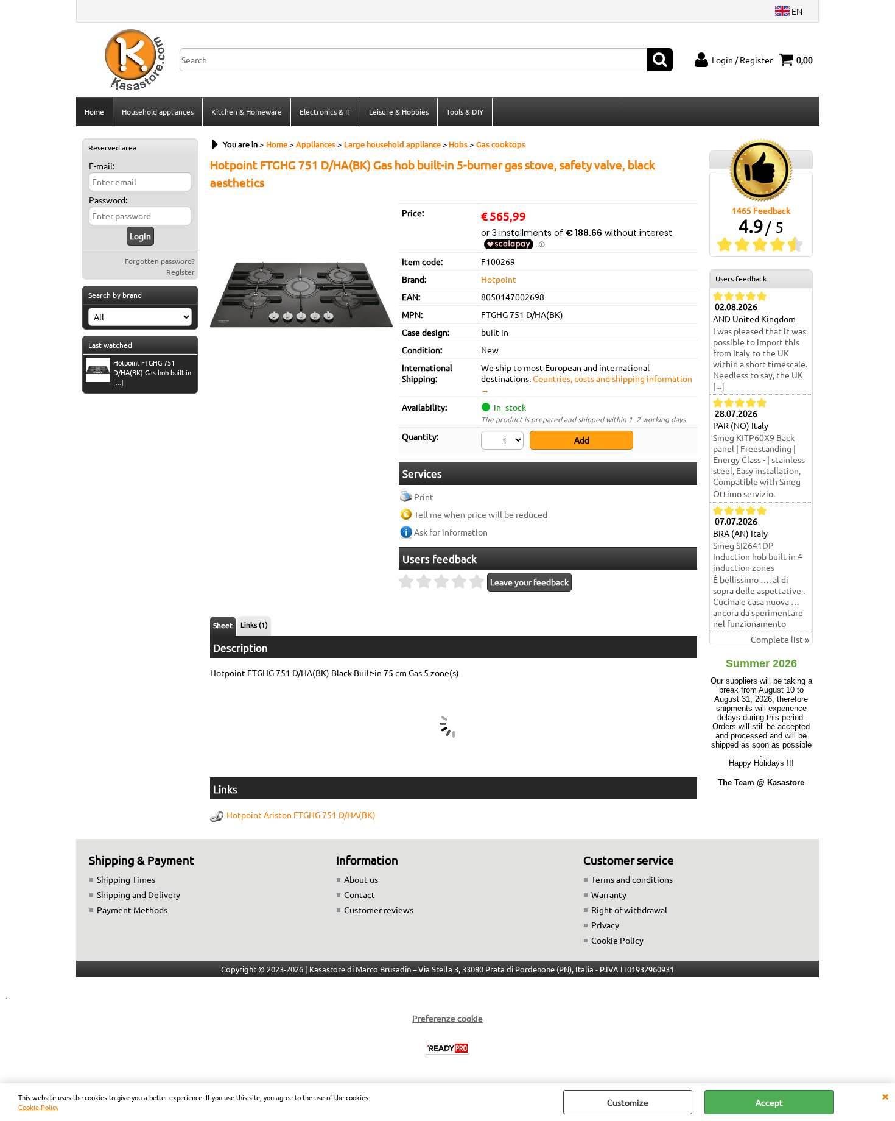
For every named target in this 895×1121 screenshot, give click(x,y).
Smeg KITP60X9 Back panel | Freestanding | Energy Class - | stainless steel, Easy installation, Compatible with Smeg (759, 459)
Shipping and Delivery (138, 894)
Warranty (608, 894)
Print (423, 496)
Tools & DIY (464, 111)
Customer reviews (378, 909)
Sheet (223, 625)
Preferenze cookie (447, 1018)
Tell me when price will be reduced (480, 514)
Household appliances (158, 111)
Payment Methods (132, 909)
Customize (627, 1102)
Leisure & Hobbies (399, 111)
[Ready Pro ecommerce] (447, 1048)
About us (361, 879)
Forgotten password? (160, 261)
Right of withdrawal (629, 909)
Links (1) (254, 624)
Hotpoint (498, 279)
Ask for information (451, 531)
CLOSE (885, 1095)
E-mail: (101, 165)
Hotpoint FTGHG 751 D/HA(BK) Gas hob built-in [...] (152, 372)
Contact (359, 894)
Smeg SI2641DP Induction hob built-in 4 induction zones (757, 556)
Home (94, 111)
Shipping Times (126, 879)
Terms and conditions (632, 879)
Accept (769, 1102)
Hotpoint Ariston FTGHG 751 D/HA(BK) (301, 814)
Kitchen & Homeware (246, 111)
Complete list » (780, 639)
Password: (108, 199)
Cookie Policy (38, 1107)
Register (180, 272)
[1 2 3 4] (504, 442)
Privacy (605, 924)
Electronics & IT (325, 111)
